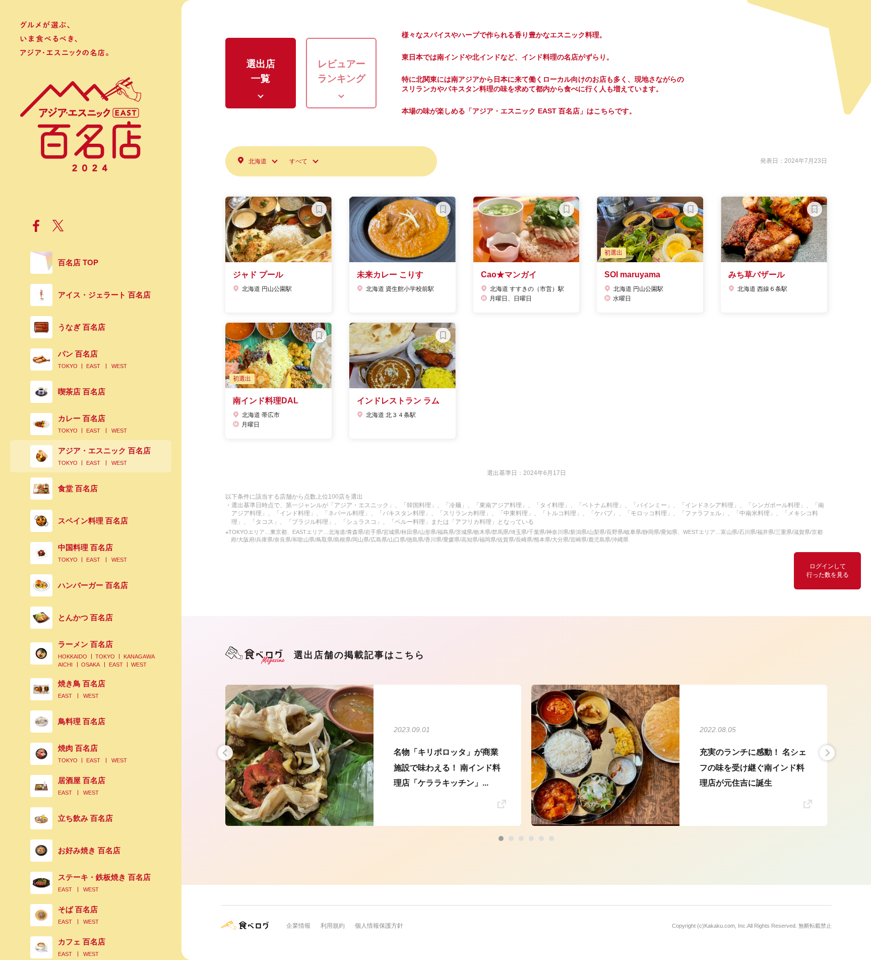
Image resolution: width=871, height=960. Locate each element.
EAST (93, 366)
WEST (119, 366)
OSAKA (90, 665)
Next (827, 752)
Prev (225, 752)
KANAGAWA (139, 656)
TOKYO (68, 366)
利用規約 (333, 925)
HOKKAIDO (72, 656)
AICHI (65, 665)
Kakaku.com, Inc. (725, 926)
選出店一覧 (260, 71)
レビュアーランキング (341, 71)
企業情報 (298, 925)
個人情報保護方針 (379, 925)
